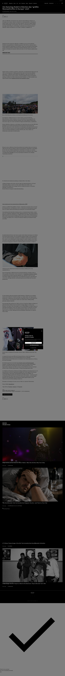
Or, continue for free (33, 347)
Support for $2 (33, 342)
